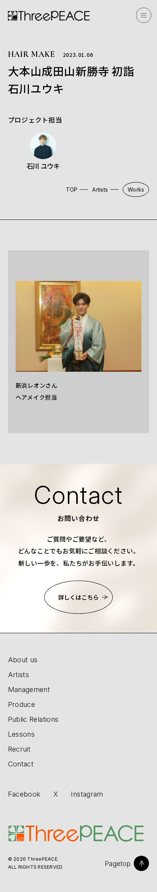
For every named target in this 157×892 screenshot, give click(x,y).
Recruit (19, 749)
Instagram (87, 794)
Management (29, 689)
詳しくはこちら (78, 597)
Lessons (21, 734)
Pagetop (118, 864)
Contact (21, 764)
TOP (72, 189)
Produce (21, 704)
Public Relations (33, 719)
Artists (100, 189)
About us (23, 659)
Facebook (24, 794)
